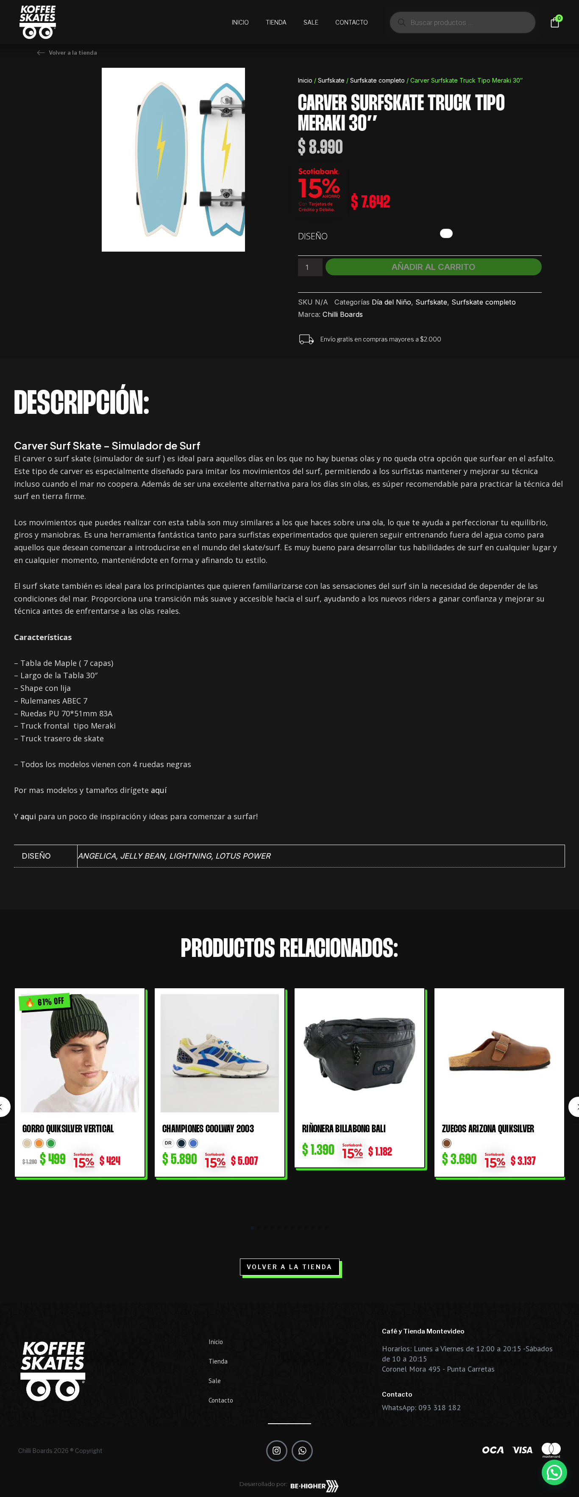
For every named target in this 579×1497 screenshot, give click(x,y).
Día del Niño (391, 302)
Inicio (240, 22)
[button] (252, 1228)
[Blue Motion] (193, 1143)
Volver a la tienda (73, 52)
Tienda (276, 22)
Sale (310, 22)
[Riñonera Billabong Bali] (359, 1053)
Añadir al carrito (434, 267)
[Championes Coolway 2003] (219, 1053)
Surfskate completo (377, 80)
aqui (28, 816)
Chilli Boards (343, 314)
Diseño (313, 236)
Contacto (351, 22)
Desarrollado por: (263, 1483)
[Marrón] (446, 1143)
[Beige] (27, 1143)
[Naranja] (39, 1143)
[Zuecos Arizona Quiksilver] (499, 1053)
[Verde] (51, 1143)
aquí (159, 790)
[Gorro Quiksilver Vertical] (80, 1053)
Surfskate (331, 80)
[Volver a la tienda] (41, 52)
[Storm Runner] (181, 1143)
